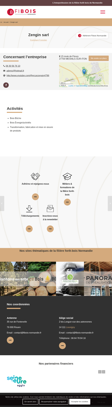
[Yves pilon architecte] (2, 203)
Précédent (99, 371)
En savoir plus (30, 402)
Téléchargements (30, 216)
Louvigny (70, 327)
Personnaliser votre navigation (53, 402)
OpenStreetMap (82, 85)
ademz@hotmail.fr (15, 71)
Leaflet (70, 85)
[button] (84, 72)
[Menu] (101, 12)
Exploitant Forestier (38, 40)
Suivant (103, 371)
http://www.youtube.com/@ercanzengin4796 (28, 75)
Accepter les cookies (79, 402)
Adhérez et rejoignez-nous (35, 184)
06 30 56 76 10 (13, 66)
